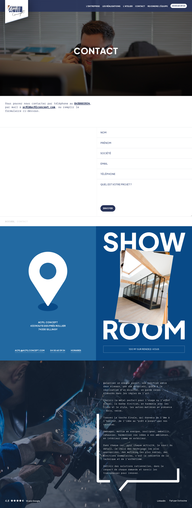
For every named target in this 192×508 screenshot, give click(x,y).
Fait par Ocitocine (178, 500)
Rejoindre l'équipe (158, 6)
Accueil (10, 221)
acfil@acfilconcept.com (39, 107)
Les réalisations (111, 6)
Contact (140, 6)
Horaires (76, 350)
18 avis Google (33, 501)
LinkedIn (161, 501)
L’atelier (128, 6)
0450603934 (82, 103)
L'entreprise (93, 6)
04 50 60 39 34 (178, 6)
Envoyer (108, 208)
